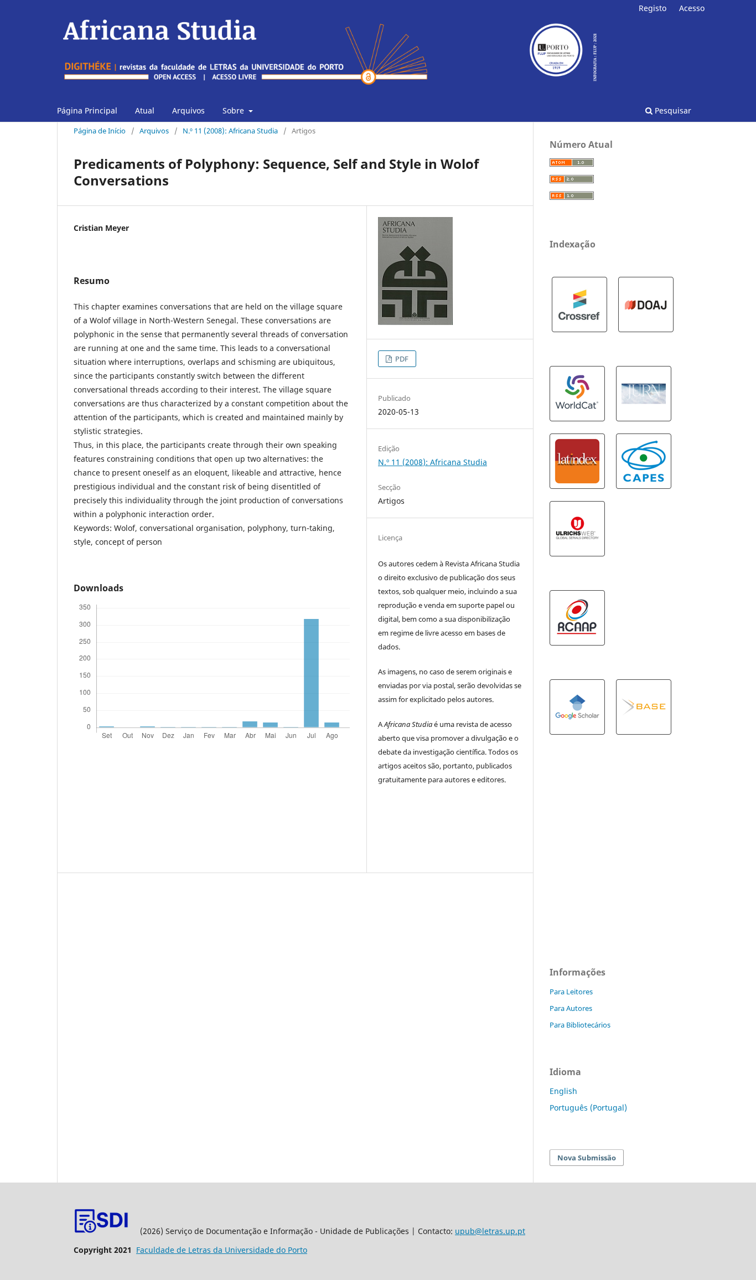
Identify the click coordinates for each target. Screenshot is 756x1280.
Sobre (234, 110)
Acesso (692, 8)
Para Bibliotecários (580, 1025)
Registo (652, 8)
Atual (144, 110)
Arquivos (188, 110)
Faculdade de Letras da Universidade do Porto (221, 1250)
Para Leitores (571, 992)
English (563, 1091)
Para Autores (571, 1008)
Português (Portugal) (588, 1107)
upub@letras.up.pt (490, 1231)
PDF (400, 359)
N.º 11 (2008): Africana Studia (230, 131)
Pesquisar (672, 110)
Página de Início (100, 131)
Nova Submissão (586, 1158)
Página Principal (87, 110)
